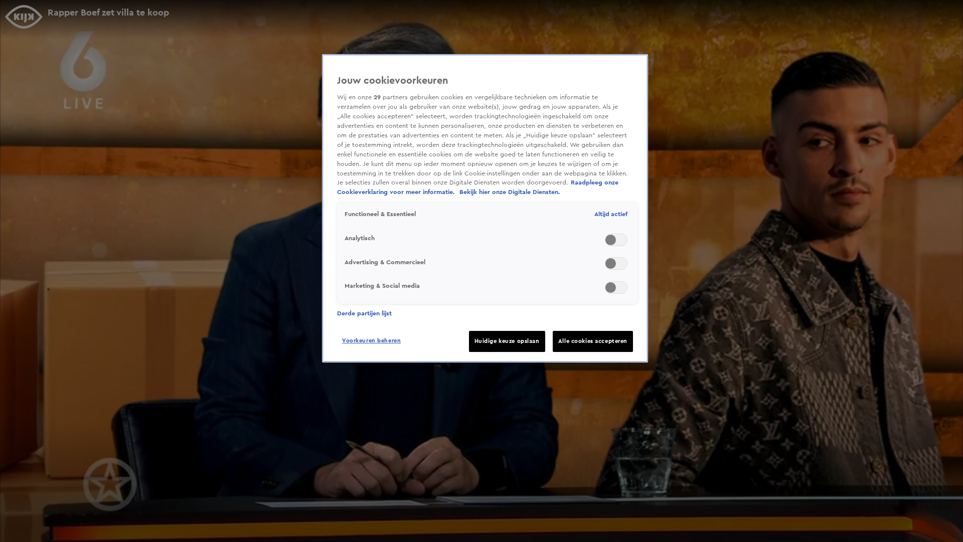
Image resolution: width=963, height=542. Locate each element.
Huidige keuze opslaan (507, 341)
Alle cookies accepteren (592, 341)
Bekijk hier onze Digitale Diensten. (509, 192)
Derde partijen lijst (364, 313)
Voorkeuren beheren (371, 340)
